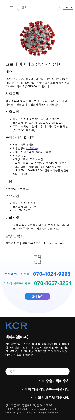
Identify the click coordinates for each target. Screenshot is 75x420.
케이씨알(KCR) (16, 337)
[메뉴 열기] (11, 7)
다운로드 (32, 148)
